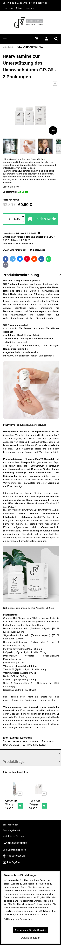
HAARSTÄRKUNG (36, 745)
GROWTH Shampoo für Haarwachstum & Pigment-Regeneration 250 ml (14, 813)
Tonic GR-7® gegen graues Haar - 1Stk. (35, 807)
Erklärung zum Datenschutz (18, 919)
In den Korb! (45, 219)
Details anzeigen (30, 937)
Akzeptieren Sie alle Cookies (30, 930)
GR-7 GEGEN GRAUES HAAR (22, 741)
